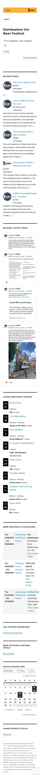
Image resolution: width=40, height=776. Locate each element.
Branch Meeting (16, 429)
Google (6, 51)
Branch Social (15, 402)
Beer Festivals (8, 653)
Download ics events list (12, 633)
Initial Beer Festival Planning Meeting (21, 488)
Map (30, 556)
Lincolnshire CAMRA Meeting (22, 443)
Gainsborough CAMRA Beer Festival (20, 595)
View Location (32, 553)
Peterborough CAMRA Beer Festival (20, 537)
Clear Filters (30, 676)
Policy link (7, 734)
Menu (6, 19)
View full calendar (30, 57)
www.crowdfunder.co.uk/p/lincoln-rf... (19, 297)
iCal (5, 45)
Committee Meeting (17, 416)
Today (20, 710)
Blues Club (34, 592)
